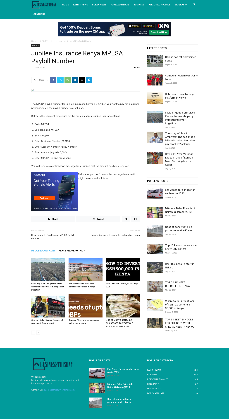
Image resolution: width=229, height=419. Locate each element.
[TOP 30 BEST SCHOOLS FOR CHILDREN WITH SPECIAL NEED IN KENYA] (155, 323)
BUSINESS (139, 4)
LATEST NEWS (80, 4)
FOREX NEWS (99, 4)
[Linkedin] (75, 80)
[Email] (82, 80)
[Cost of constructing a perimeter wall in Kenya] (155, 231)
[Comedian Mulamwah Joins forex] (155, 79)
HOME (65, 4)
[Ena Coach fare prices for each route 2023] (155, 193)
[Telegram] (89, 80)
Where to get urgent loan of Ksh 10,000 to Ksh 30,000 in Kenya (180, 304)
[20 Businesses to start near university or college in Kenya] (86, 269)
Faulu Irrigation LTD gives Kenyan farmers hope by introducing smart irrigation (47, 286)
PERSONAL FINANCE (159, 4)
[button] (194, 4)
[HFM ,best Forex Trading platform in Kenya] (155, 98)
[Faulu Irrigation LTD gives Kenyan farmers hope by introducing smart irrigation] (48, 269)
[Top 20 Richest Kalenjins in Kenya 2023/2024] (155, 249)
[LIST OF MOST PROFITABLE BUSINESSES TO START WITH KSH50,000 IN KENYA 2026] (123, 305)
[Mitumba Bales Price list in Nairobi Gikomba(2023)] (155, 212)
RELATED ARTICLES (43, 250)
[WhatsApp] (67, 80)
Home (34, 41)
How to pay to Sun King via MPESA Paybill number (52, 237)
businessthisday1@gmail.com (59, 389)
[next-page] (38, 332)
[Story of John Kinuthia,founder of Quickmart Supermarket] (48, 305)
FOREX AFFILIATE (120, 4)
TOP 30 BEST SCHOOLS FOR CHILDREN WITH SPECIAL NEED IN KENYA (179, 323)
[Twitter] (60, 80)
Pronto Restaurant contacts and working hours (115, 235)
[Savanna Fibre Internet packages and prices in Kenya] (86, 305)
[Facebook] (53, 80)
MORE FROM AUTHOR (72, 250)
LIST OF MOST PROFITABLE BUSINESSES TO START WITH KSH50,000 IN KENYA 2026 (120, 323)
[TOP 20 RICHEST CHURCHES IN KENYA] (155, 286)
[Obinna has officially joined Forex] (155, 61)
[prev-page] (33, 332)
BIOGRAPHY (181, 4)
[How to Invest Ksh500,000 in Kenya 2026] (123, 269)
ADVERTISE (39, 13)
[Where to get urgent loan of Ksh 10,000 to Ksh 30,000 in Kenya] (155, 305)
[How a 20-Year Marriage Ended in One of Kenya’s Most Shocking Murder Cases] (155, 158)
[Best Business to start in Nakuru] (155, 267)
